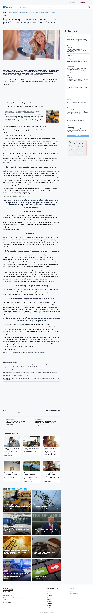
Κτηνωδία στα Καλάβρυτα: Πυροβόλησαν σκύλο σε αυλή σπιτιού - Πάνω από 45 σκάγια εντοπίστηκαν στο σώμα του (31, 372)
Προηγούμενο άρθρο (10, 419)
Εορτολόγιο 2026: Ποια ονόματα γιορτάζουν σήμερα (15, 375)
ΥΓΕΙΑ (68, 75)
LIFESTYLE (65, 7)
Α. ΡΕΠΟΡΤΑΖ (69, 55)
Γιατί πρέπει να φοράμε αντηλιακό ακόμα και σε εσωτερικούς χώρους (31, 449)
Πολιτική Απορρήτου (74, 593)
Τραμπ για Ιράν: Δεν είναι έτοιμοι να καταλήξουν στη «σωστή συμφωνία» (46, 530)
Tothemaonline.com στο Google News (19, 352)
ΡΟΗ (71, 31)
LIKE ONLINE (69, 36)
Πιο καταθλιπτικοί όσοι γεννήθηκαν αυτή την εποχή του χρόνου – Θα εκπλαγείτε (11, 450)
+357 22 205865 (8, 600)
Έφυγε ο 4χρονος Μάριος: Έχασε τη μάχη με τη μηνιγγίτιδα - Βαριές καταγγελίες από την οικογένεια (27, 369)
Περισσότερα (78, 135)
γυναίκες (24, 412)
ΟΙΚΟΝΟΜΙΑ (58, 7)
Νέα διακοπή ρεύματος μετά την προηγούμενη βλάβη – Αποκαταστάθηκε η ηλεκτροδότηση (46, 506)
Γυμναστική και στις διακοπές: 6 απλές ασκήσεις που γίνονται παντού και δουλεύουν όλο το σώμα (31, 476)
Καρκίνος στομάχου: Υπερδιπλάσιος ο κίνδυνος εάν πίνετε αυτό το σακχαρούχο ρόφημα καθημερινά (50, 451)
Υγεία (8, 12)
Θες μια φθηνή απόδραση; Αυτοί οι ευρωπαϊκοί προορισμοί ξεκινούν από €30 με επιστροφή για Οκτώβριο (28, 364)
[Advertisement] (31, 398)
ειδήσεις (43, 352)
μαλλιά (18, 412)
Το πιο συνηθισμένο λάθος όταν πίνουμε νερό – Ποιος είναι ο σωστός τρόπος (10, 475)
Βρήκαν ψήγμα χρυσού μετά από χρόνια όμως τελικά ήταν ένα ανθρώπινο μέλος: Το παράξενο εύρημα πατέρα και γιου (77, 41)
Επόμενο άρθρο (38, 419)
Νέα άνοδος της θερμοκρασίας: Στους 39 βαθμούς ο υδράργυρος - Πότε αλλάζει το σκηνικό (16, 552)
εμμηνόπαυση (7, 412)
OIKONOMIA (49, 595)
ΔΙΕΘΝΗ (83, 7)
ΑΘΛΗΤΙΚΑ (72, 7)
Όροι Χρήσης (72, 591)
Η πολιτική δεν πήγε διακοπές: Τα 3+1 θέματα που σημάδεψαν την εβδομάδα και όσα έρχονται (22, 112)
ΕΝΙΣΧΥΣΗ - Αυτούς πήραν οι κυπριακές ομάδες (43, 575)
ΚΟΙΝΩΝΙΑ (42, 7)
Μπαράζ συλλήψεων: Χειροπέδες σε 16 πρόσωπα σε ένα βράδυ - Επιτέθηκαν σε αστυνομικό (25, 367)
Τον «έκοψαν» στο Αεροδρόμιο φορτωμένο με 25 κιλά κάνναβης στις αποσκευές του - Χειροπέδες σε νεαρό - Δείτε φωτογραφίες (16, 528)
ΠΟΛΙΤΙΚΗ (36, 7)
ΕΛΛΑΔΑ (78, 7)
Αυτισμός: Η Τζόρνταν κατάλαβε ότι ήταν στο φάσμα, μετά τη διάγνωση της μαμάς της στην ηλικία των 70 (51, 476)
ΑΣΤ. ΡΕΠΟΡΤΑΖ (50, 7)
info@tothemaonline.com (10, 603)
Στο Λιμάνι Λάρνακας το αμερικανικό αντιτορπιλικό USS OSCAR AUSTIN (15, 422)
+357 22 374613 (8, 602)
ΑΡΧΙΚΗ (48, 591)
